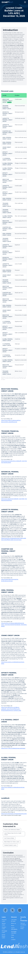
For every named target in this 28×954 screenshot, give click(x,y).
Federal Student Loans (10, 845)
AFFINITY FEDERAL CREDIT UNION (7, 153)
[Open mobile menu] (25, 2)
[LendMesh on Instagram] (19, 910)
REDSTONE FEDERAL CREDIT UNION (7, 101)
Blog (12, 937)
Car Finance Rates (9, 838)
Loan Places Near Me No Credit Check (12, 833)
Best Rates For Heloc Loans (11, 841)
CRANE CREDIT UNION (10, 635)
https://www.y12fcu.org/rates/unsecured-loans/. (13, 748)
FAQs (12, 935)
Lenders (13, 939)
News (12, 925)
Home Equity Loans (3, 936)
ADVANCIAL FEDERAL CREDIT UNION (7, 113)
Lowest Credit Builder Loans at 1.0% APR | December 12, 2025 (14, 12)
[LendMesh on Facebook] (5, 910)
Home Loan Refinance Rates (12, 829)
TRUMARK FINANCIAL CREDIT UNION (6, 107)
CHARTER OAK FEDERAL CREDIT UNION (7, 132)
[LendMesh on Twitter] (12, 910)
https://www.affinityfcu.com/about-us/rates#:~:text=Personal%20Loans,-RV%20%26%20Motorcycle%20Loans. (11, 709)
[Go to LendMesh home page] (7, 2)
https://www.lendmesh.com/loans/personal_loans (14, 813)
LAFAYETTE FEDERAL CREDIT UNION (7, 120)
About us (13, 923)
